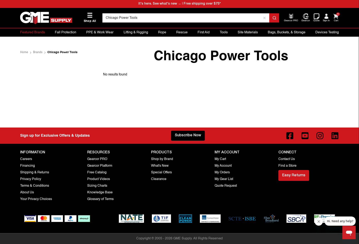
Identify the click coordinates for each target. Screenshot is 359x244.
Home (24, 52)
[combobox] (190, 18)
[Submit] (274, 18)
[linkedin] (335, 136)
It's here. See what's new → (159, 4)
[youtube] (305, 136)
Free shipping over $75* (202, 4)
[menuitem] (291, 21)
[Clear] (264, 18)
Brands (37, 52)
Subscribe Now (188, 135)
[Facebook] (290, 136)
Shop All (90, 18)
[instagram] (320, 136)
